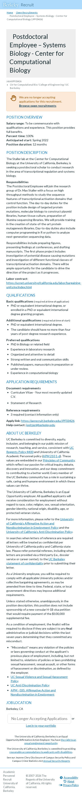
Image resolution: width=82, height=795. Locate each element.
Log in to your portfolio (41, 725)
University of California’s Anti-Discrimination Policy (39, 532)
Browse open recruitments (37, 105)
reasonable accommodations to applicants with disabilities (40, 752)
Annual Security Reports (56, 760)
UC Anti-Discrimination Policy (30, 685)
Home (10, 12)
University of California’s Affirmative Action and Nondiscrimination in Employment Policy (40, 523)
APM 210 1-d (51, 456)
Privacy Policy (71, 785)
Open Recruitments (27, 12)
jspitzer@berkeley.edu (40, 425)
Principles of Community (59, 460)
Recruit (27, 4)
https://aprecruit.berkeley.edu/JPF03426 (47, 421)
